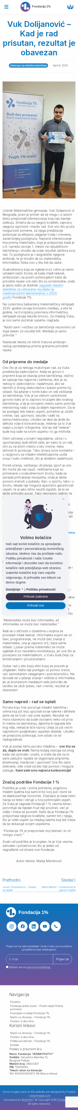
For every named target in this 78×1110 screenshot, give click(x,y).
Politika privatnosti (41, 589)
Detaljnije (13, 589)
